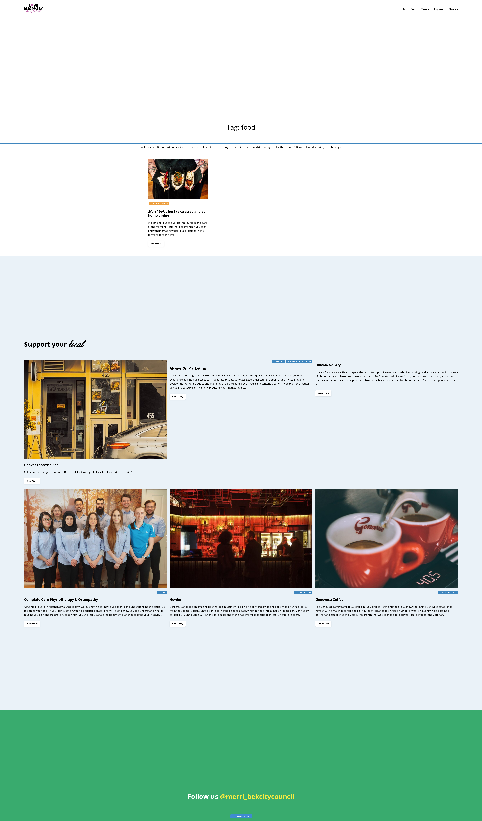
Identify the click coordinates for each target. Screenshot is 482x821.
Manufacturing (315, 147)
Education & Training (215, 147)
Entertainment (240, 147)
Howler (176, 599)
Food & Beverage (262, 147)
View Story (33, 482)
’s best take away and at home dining (176, 213)
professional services (299, 362)
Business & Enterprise (170, 147)
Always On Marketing (188, 368)
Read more (157, 244)
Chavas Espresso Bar (41, 465)
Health (279, 147)
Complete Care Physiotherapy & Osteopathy (61, 599)
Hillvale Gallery (328, 365)
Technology (334, 147)
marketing (278, 362)
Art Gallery (147, 147)
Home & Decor (294, 147)
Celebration (193, 147)
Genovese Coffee (329, 599)
